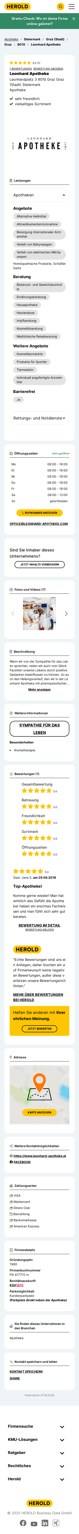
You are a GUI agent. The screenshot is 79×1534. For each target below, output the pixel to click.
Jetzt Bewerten (39, 1028)
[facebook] (23, 1523)
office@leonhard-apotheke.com (39, 524)
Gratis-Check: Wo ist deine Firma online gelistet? (39, 21)
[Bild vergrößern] (58, 602)
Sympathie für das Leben (39, 729)
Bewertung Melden (39, 929)
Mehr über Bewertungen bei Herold (38, 997)
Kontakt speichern (26, 1371)
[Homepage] (17, 6)
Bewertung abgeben (48, 68)
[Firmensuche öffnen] (60, 6)
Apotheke (16, 1338)
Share (15, 1378)
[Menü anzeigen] (72, 6)
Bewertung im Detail (39, 925)
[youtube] (34, 1523)
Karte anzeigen (39, 1112)
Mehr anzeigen (39, 689)
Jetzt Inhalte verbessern (39, 564)
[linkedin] (45, 1523)
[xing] (56, 1523)
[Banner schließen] (73, 18)
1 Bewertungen (21, 68)
